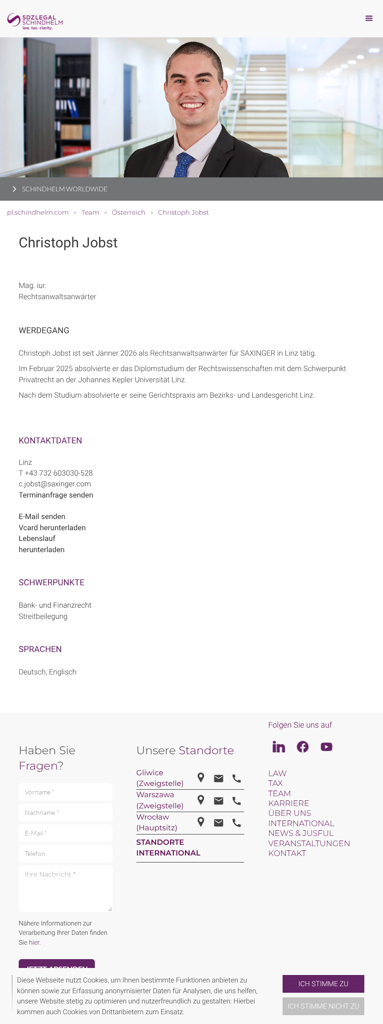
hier (34, 943)
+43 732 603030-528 (59, 473)
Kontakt (287, 853)
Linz (25, 462)
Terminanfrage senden (56, 495)
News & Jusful (300, 833)
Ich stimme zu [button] (323, 984)
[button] (278, 996)
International (301, 823)
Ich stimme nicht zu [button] (324, 1006)
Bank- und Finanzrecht (55, 605)
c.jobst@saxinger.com (55, 483)
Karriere (288, 803)
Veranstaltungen (309, 844)
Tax (275, 783)
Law (277, 774)
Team (279, 794)
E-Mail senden (42, 516)
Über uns (289, 813)
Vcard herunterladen (52, 527)
